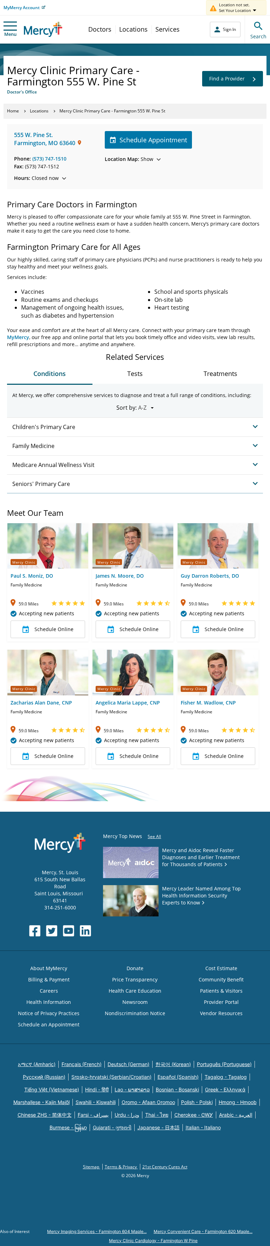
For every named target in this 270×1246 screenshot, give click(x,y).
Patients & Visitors (221, 990)
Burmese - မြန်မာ (68, 1127)
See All (154, 836)
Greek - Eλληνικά (225, 1089)
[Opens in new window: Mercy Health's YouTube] (68, 930)
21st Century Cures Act (164, 1167)
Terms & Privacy (121, 1167)
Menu (10, 34)
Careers (49, 990)
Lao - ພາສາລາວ (132, 1089)
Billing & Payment (49, 979)
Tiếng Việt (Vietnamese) (51, 1089)
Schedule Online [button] (53, 629)
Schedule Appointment (153, 140)
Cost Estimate (221, 968)
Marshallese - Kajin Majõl (41, 1102)
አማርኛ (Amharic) (37, 1064)
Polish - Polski (197, 1102)
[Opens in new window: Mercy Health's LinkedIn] (85, 930)
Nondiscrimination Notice (135, 1013)
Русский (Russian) (44, 1077)
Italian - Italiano (203, 1127)
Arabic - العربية (235, 1115)
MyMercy (18, 337)
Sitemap (91, 1167)
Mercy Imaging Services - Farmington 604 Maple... (97, 1231)
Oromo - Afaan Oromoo (148, 1102)
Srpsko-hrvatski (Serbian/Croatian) (111, 1077)
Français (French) (82, 1064)
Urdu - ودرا (127, 1115)
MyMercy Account (22, 8)
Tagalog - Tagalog (226, 1077)
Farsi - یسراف (93, 1115)
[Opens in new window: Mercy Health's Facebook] (34, 930)
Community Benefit (221, 979)
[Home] (43, 29)
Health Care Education (135, 990)
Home (13, 111)
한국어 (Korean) (173, 1064)
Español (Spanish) (178, 1077)
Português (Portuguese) (224, 1064)
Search (258, 36)
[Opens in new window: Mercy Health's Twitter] (51, 930)
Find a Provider (227, 78)
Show (129, 159)
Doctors (99, 29)
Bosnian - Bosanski (177, 1089)
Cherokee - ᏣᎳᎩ (193, 1115)
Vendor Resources (221, 1013)
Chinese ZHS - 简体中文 (45, 1115)
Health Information (48, 1002)
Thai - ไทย (156, 1115)
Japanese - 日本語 (158, 1127)
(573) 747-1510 (49, 158)
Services (167, 29)
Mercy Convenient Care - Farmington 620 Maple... (203, 1231)
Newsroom (135, 1002)
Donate (135, 968)
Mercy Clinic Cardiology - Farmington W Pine (153, 1240)
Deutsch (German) (128, 1064)
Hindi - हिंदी (97, 1089)
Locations (133, 29)
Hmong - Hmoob (238, 1102)
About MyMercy (48, 968)
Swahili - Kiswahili (96, 1102)
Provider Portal (221, 1002)
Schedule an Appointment (48, 1024)
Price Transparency (135, 979)
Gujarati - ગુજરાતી (112, 1127)
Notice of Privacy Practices (48, 1013)
